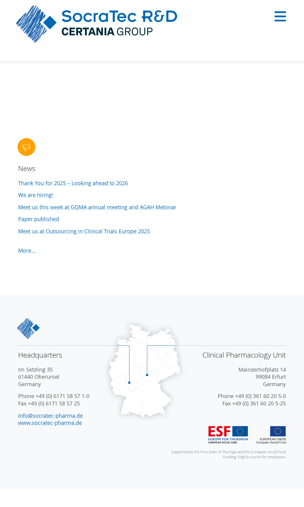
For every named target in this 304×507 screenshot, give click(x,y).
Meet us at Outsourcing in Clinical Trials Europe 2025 (84, 231)
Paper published (38, 219)
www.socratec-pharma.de (50, 422)
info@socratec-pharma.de (50, 415)
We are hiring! (35, 195)
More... (27, 250)
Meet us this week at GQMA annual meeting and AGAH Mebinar (97, 207)
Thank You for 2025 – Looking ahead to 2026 (73, 183)
